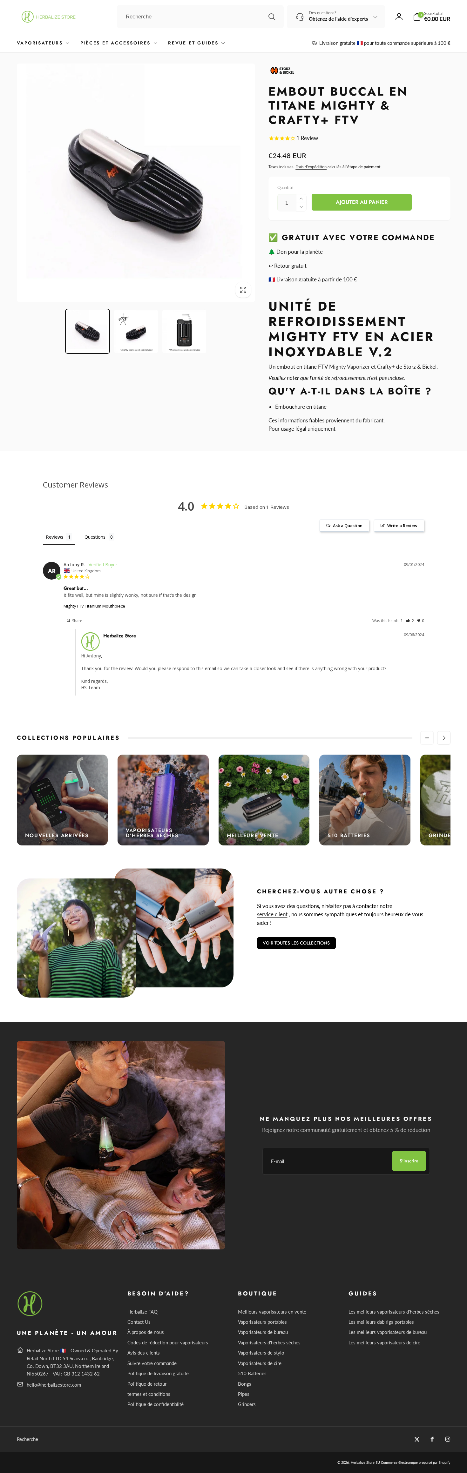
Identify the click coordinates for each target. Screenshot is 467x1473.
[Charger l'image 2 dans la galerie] (136, 331)
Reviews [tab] (54, 537)
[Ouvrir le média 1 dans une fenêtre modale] (136, 183)
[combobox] (200, 17)
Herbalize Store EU (365, 1462)
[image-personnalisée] (30, 1315)
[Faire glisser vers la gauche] (427, 737)
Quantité (285, 187)
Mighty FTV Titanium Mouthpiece (94, 606)
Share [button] (76, 620)
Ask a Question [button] (347, 525)
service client (272, 914)
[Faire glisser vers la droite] (443, 737)
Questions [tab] (95, 537)
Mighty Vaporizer (349, 366)
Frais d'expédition (311, 166)
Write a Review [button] (402, 525)
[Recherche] (272, 17)
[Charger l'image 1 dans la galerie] (88, 331)
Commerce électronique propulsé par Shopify (415, 1462)
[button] (431, 16)
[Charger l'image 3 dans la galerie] (184, 331)
